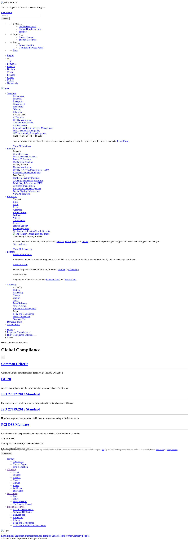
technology (73, 269)
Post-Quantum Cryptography (26, 130)
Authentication (20, 125)
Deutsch (11, 69)
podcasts (60, 241)
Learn (15, 204)
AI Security (18, 117)
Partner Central (53, 279)
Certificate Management (24, 186)
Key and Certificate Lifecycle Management (33, 128)
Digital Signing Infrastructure (26, 191)
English (10, 55)
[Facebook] (2, 533)
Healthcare (18, 106)
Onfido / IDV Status (22, 512)
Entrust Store (19, 515)
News (15, 300)
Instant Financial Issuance (25, 156)
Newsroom (12, 493)
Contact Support (26, 37)
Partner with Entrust (22, 254)
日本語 (10, 80)
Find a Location (20, 467)
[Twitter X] (1, 533)
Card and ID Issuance (23, 122)
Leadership (18, 292)
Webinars (17, 210)
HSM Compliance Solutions (20, 335)
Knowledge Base (21, 228)
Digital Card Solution (23, 162)
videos (68, 241)
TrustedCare (70, 279)
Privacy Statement (21, 316)
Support (16, 475)
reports (85, 241)
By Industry (18, 96)
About (16, 472)
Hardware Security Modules (26, 178)
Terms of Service (51, 535)
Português (11, 64)
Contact (10, 459)
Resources (18, 517)
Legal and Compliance (23, 314)
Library (16, 520)
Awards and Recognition (24, 308)
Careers (16, 295)
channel (61, 269)
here (103, 450)
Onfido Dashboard (27, 26)
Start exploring (20, 244)
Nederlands (12, 83)
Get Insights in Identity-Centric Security (31, 231)
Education (17, 112)
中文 (9, 61)
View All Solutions (22, 146)
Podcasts (17, 215)
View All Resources (22, 249)
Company (11, 469)
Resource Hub (19, 212)
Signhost (23, 31)
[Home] (5, 88)
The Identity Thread (22, 504)
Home (10, 329)
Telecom (17, 109)
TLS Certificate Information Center (29, 525)
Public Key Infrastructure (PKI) (27, 183)
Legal (3, 535)
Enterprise (17, 101)
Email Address (8, 448)
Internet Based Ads (33, 535)
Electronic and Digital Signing (27, 172)
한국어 (10, 72)
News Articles (19, 306)
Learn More (6, 12)
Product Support (20, 226)
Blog (15, 50)
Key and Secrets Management (27, 188)
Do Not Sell (114, 535)
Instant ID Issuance (22, 159)
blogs (74, 241)
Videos (16, 218)
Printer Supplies (26, 45)
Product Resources (16, 507)
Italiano (10, 77)
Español (11, 75)
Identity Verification (22, 120)
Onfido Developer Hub (30, 29)
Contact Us (18, 461)
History (16, 290)
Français (11, 66)
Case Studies (19, 220)
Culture (16, 298)
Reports (16, 223)
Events (16, 207)
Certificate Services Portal (31, 47)
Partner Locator (20, 264)
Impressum (18, 491)
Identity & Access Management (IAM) (31, 170)
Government (19, 104)
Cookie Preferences (99, 535)
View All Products (21, 194)
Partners (17, 477)
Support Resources (27, 39)
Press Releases (20, 303)
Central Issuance (20, 154)
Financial (17, 98)
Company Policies (80, 535)
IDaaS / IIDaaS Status (23, 509)
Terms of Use (19, 319)
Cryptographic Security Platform (28, 180)
